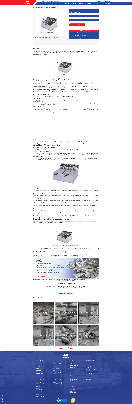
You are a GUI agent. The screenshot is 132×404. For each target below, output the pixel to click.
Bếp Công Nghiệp (39, 364)
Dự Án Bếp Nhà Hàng (57, 366)
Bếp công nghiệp (40, 7)
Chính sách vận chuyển (74, 365)
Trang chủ (67, 3)
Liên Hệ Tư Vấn (77, 24)
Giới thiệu (74, 3)
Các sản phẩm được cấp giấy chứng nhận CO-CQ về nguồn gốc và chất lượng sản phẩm (90, 371)
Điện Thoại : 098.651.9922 (72, 389)
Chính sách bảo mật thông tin (74, 375)
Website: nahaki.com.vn (40, 396)
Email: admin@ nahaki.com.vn (39, 394)
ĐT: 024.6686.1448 (56, 386)
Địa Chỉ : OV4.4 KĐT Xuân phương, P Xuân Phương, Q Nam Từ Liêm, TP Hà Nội (40, 384)
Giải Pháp (89, 3)
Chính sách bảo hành (73, 369)
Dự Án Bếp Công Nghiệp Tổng (57, 364)
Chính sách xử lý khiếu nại (74, 371)
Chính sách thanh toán (74, 363)
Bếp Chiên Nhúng (47, 7)
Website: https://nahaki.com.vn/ (74, 392)
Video (102, 3)
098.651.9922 (107, 1)
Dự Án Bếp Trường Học (57, 370)
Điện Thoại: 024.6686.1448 (39, 389)
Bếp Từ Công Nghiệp (40, 366)
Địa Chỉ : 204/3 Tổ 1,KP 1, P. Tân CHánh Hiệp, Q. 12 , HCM (57, 384)
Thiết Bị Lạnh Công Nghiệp (39, 374)
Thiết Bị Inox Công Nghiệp (39, 371)
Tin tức (107, 3)
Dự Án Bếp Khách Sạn (57, 368)
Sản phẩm (81, 3)
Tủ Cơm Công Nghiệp (40, 368)
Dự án (96, 3)
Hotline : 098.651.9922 (40, 391)
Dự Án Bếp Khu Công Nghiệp (57, 373)
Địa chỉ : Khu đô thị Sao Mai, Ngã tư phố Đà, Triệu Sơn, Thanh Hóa (74, 385)
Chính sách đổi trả (73, 367)
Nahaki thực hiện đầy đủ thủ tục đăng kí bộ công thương (90, 366)
